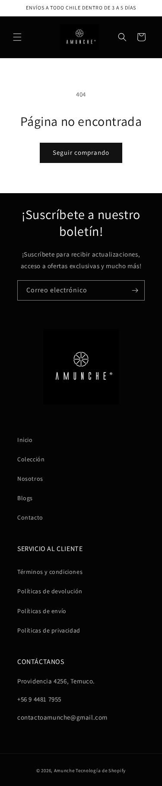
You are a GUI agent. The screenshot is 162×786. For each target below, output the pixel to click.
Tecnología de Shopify (101, 770)
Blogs (25, 498)
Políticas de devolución (50, 591)
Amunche (64, 770)
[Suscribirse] (134, 290)
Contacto (30, 517)
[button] (17, 37)
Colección (30, 459)
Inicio (25, 440)
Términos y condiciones (50, 572)
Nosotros (30, 478)
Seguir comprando (81, 152)
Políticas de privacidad (48, 630)
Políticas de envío (42, 611)
